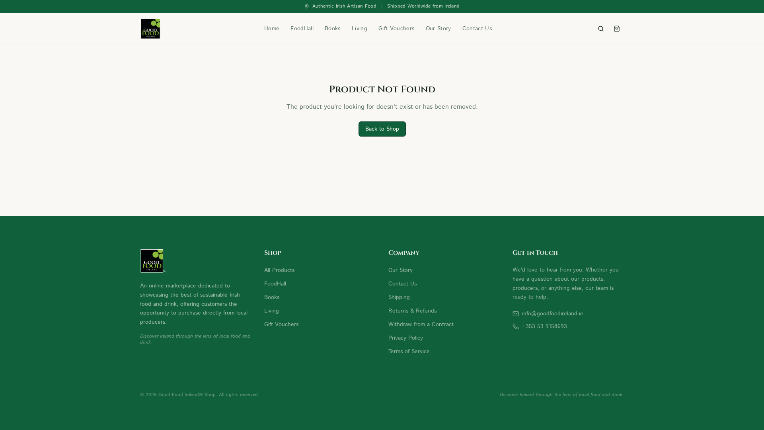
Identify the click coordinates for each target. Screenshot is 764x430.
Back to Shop (382, 129)
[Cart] (617, 29)
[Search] (601, 29)
